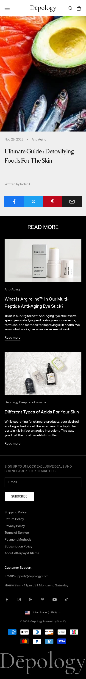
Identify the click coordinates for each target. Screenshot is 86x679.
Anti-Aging (12, 290)
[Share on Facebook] (14, 201)
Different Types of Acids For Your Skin (42, 412)
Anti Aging (39, 140)
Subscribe (19, 497)
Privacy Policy (15, 526)
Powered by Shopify (54, 621)
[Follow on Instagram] (19, 599)
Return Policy (14, 519)
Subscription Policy (18, 547)
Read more (12, 338)
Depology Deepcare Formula (25, 402)
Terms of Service (17, 533)
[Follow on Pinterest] (42, 599)
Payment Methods (18, 540)
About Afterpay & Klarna (22, 553)
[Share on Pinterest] (52, 201)
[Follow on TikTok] (66, 599)
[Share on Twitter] (33, 201)
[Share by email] (71, 201)
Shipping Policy (16, 512)
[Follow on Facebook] (7, 599)
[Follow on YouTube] (54, 599)
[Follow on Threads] (30, 599)
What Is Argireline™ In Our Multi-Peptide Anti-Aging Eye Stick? (37, 303)
